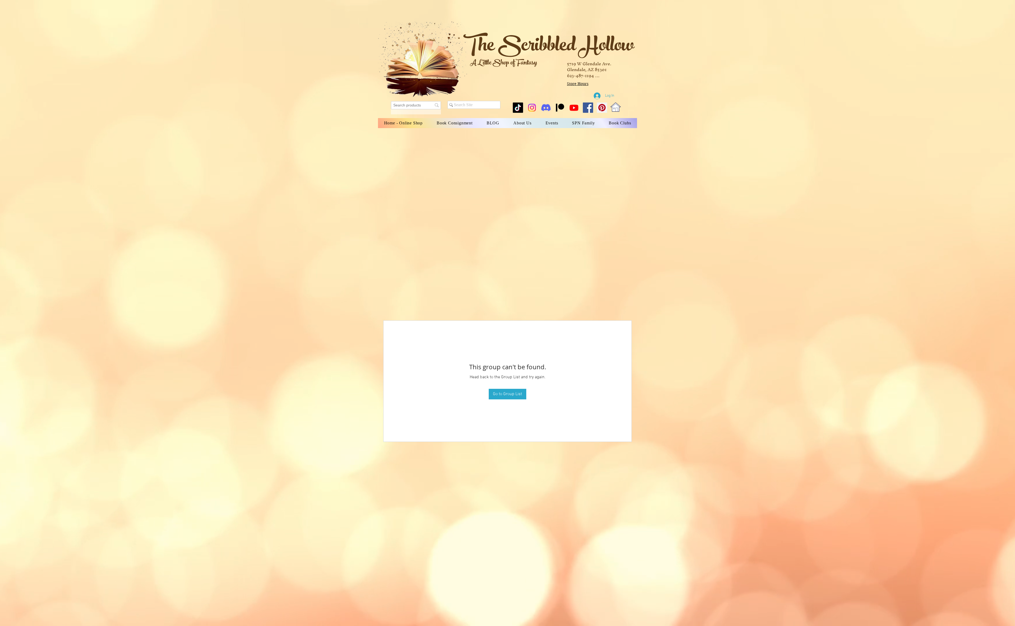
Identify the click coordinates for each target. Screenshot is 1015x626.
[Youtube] (574, 107)
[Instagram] (532, 107)
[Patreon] (560, 107)
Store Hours (577, 83)
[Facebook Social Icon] (588, 107)
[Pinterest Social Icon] (602, 107)
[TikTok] (518, 107)
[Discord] (546, 107)
